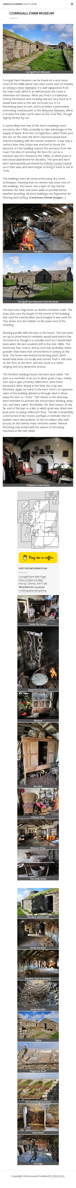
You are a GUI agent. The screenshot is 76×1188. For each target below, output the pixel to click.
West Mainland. (27, 88)
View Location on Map (31, 580)
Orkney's (12, 88)
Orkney (57, 351)
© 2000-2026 (57, 1176)
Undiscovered (20, 4)
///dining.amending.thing (32, 590)
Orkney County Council (57, 163)
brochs (7, 423)
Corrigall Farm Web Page (32, 576)
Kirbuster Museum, (53, 110)
